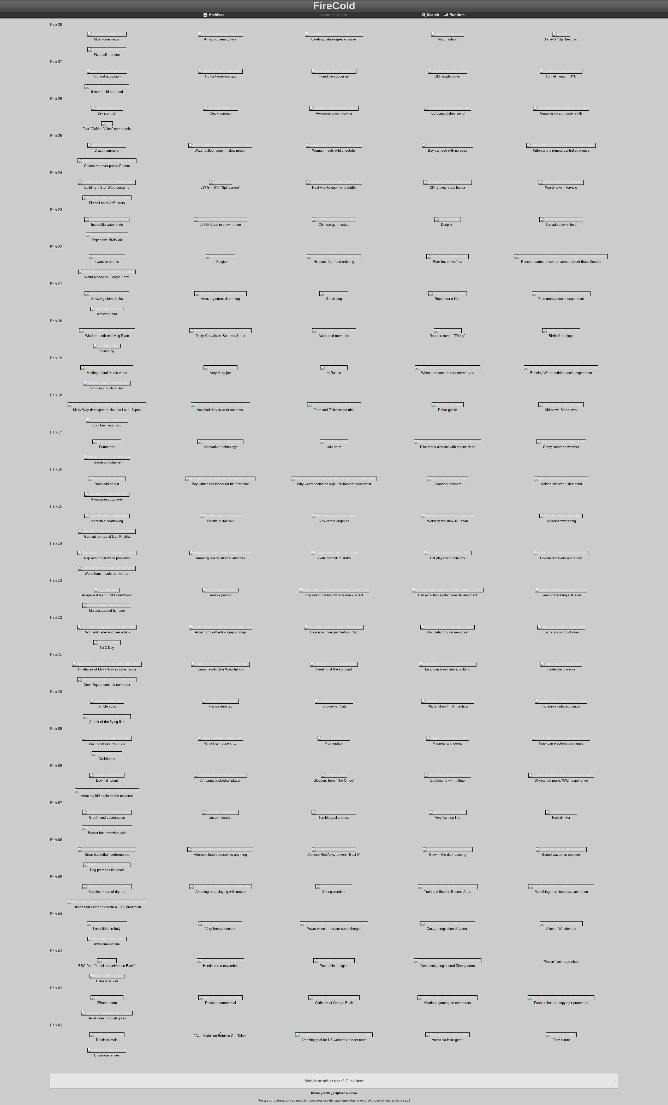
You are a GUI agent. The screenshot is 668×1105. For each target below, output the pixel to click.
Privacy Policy (321, 1093)
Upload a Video (346, 1093)
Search (433, 15)
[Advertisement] (390, 1056)
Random (457, 15)
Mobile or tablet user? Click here (334, 1081)
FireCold (334, 5)
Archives (216, 15)
